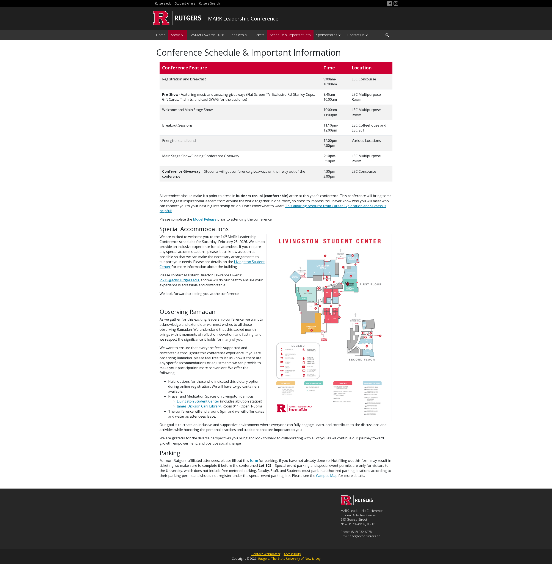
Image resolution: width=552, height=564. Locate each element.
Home (160, 35)
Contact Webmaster (265, 554)
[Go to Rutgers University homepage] (177, 18)
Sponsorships (326, 35)
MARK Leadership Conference (243, 19)
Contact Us (355, 35)
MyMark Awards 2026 (207, 35)
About (175, 35)
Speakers (237, 35)
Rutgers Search (209, 3)
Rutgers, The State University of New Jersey (289, 558)
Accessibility (292, 554)
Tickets (259, 35)
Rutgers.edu (163, 3)
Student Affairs (185, 3)
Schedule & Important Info (290, 35)
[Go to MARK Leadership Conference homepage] (357, 503)
